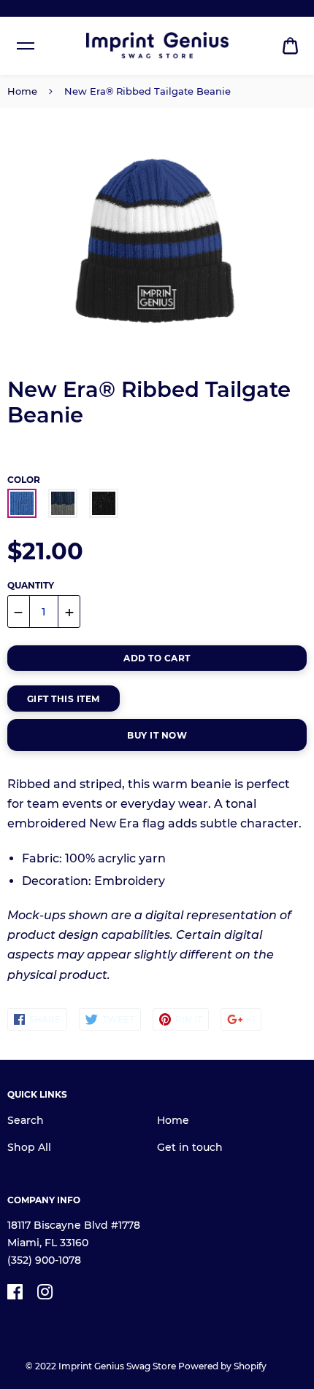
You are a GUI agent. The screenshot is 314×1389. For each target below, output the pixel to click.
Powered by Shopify (222, 1366)
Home (22, 91)
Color (23, 479)
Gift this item (63, 698)
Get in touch (190, 1147)
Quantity (30, 585)
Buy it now (157, 735)
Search (25, 1120)
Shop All (29, 1147)
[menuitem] (290, 46)
